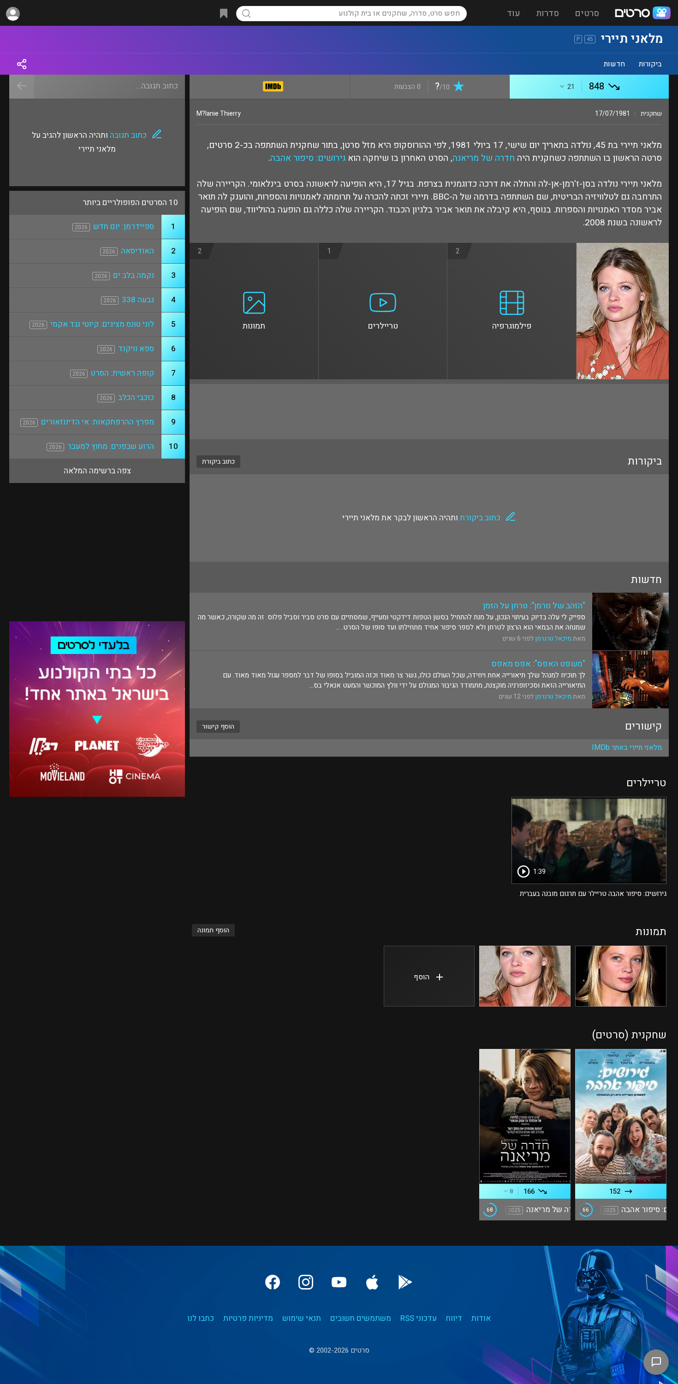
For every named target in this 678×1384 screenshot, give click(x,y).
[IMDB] (273, 84)
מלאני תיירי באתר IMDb (627, 747)
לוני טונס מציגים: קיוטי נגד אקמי (102, 324)
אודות (481, 1318)
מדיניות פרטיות (248, 1318)
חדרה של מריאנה (483, 158)
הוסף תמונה (213, 930)
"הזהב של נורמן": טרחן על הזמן (534, 606)
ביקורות (650, 64)
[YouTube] (339, 1282)
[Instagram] (305, 1282)
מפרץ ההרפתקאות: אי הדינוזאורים (97, 422)
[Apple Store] (372, 1282)
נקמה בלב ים (133, 275)
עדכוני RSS (418, 1318)
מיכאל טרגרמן (553, 638)
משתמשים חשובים (360, 1318)
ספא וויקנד (136, 348)
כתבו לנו (200, 1318)
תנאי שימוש (301, 1318)
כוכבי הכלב (136, 397)
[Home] (642, 13)
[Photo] (620, 976)
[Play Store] (405, 1282)
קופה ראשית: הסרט (122, 373)
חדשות (614, 64)
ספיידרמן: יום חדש (123, 226)
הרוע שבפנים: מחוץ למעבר (110, 446)
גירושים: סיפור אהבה (307, 158)
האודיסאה (137, 251)
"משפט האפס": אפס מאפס (538, 664)
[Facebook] (272, 1282)
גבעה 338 (138, 300)
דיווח (454, 1318)
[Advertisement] (429, 411)
